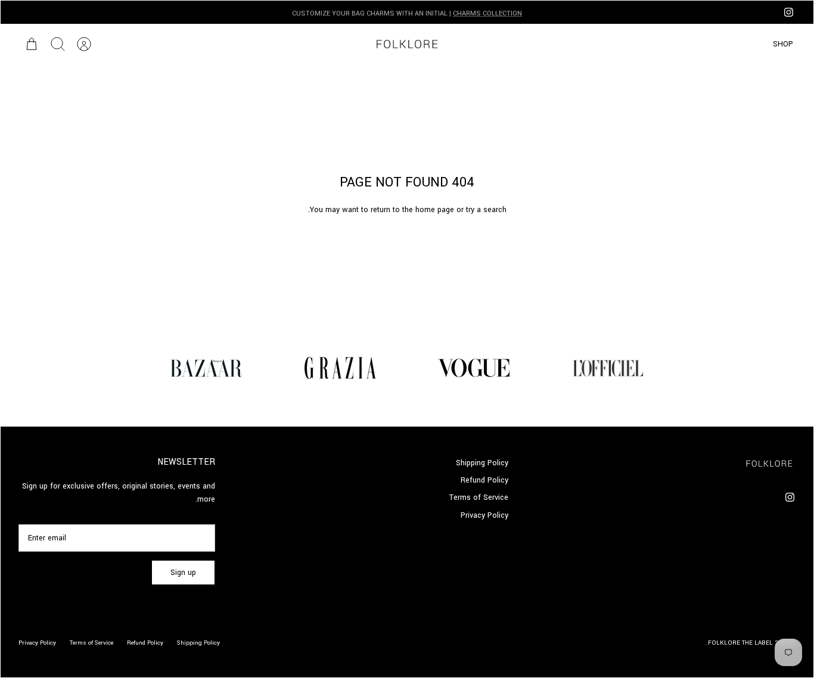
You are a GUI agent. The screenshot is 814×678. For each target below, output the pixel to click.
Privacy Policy (484, 515)
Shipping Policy (482, 463)
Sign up (183, 572)
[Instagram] (788, 12)
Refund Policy (484, 480)
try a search (486, 209)
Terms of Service (478, 497)
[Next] (232, 12)
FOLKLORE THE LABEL (740, 643)
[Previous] (582, 12)
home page (434, 209)
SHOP (783, 44)
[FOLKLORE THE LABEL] (406, 44)
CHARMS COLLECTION (487, 12)
